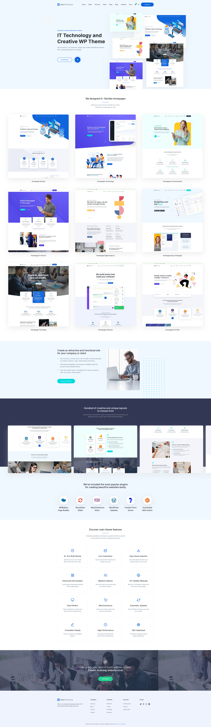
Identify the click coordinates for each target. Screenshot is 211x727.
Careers (92, 709)
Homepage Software (105, 330)
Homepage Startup (38, 181)
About (92, 706)
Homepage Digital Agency (105, 255)
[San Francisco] (65, 4)
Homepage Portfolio (172, 330)
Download (147, 4)
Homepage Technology (105, 181)
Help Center (126, 709)
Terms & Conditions (120, 724)
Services (92, 703)
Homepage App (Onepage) (172, 255)
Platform (109, 703)
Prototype (109, 709)
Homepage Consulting (38, 330)
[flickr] (149, 704)
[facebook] (143, 704)
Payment (109, 712)
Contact (92, 712)
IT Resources (127, 703)
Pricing (125, 706)
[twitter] (141, 704)
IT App (108, 706)
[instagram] (146, 704)
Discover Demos (66, 381)
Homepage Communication (172, 181)
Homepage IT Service (38, 255)
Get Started (105, 679)
